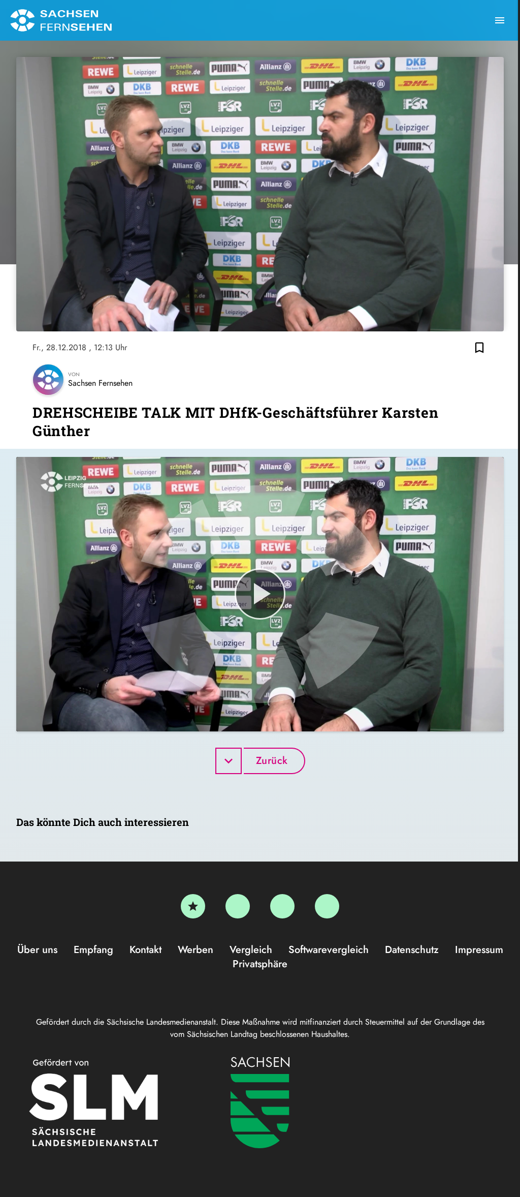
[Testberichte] (193, 906)
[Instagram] (282, 906)
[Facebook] (237, 906)
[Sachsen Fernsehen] (61, 20)
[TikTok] (327, 906)
